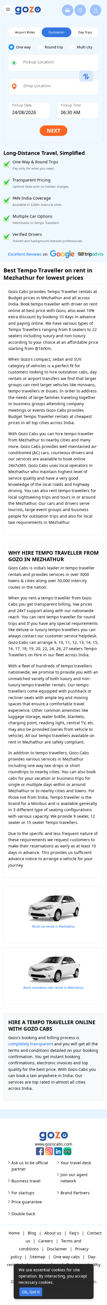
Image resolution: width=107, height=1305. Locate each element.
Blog (32, 1233)
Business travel (26, 1181)
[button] (7, 10)
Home (14, 1233)
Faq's (74, 1233)
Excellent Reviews (25, 254)
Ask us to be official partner (29, 1166)
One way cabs (66, 1256)
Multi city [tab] (84, 47)
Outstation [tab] (56, 32)
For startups (23, 1192)
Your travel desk (75, 1162)
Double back (23, 1213)
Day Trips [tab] (85, 32)
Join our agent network (74, 1178)
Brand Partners (75, 1192)
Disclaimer (57, 1248)
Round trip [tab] (54, 47)
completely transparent (30, 1043)
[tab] (22, 47)
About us (52, 1233)
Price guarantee (26, 1201)
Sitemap (37, 1256)
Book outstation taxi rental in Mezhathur (53, 987)
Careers (45, 1241)
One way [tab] (23, 47)
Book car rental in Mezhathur (53, 926)
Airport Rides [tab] (25, 32)
